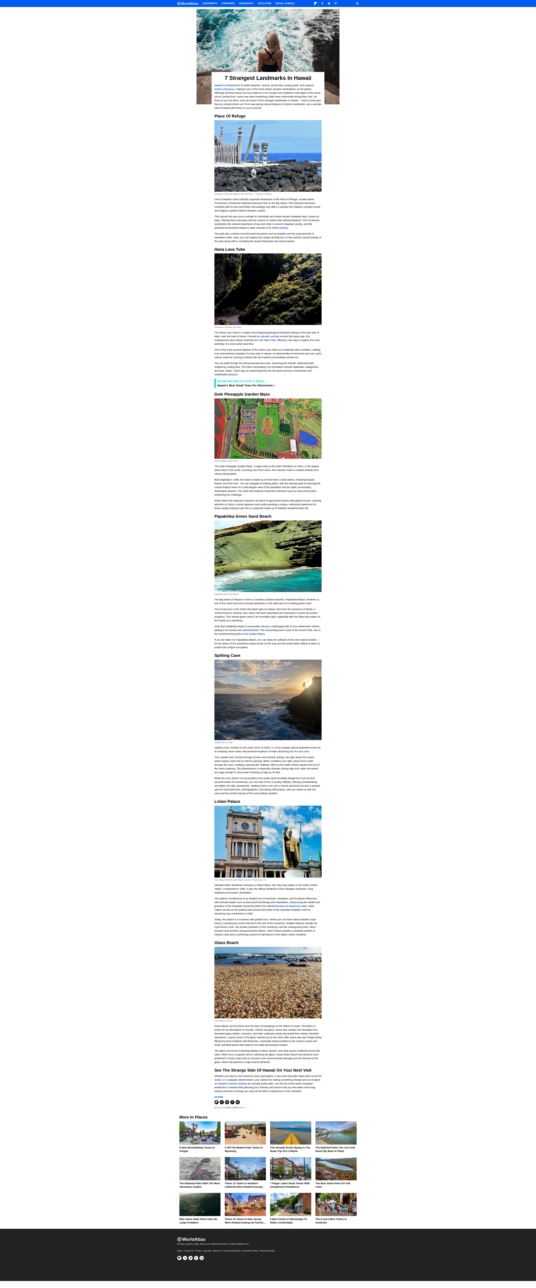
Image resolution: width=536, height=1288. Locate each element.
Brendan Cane (220, 1108)
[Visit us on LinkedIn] (202, 1258)
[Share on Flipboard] (216, 1102)
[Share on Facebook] (222, 1102)
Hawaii (218, 85)
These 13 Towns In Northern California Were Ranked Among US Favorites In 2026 (243, 1187)
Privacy (198, 1251)
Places (242, 1108)
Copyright (207, 1251)
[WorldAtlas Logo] (188, 3)
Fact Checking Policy (231, 1251)
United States (257, 634)
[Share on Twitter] (227, 1102)
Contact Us (189, 1251)
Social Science (285, 3)
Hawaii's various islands (232, 1083)
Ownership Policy (267, 1251)
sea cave (304, 751)
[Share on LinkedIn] (238, 1102)
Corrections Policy (250, 1251)
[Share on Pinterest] (232, 1102)
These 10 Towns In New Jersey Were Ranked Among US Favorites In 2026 (245, 1223)
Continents (209, 3)
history (284, 227)
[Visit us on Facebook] (185, 1258)
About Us (217, 1251)
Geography (246, 3)
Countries (228, 3)
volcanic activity (269, 336)
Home (180, 1251)
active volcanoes (224, 89)
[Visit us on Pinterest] (196, 1258)
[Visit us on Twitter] (190, 1258)
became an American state (291, 906)
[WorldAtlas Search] (357, 3)
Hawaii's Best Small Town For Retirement (244, 385)
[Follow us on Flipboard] (179, 1258)
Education (264, 3)
